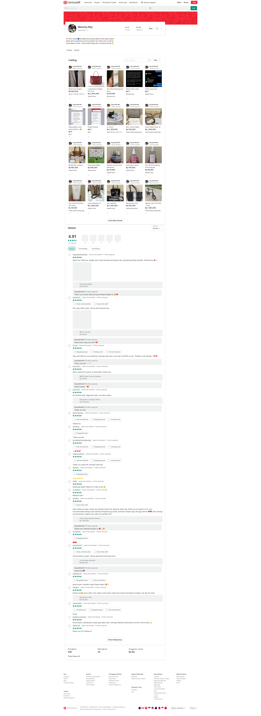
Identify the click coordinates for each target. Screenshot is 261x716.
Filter (155, 60)
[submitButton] (194, 8)
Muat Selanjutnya (115, 640)
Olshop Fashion (90, 680)
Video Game (157, 687)
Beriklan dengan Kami (86, 709)
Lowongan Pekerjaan (118, 707)
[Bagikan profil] (157, 28)
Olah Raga (157, 684)
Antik (155, 691)
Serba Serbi (67, 693)
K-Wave (156, 697)
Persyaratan (97, 709)
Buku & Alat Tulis (113, 676)
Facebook (66, 676)
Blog (65, 680)
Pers (100, 707)
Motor (178, 682)
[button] (85, 30)
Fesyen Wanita (90, 684)
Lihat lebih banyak (115, 220)
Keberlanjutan (107, 707)
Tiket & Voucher (158, 699)
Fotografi (156, 676)
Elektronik (134, 676)
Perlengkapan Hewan (160, 693)
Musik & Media (158, 682)
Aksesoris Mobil (180, 678)
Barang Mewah (90, 678)
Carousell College (69, 682)
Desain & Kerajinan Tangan (161, 678)
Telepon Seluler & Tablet (138, 678)
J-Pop (155, 695)
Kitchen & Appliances (115, 684)
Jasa (132, 691)
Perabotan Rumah (114, 680)
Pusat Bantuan (84, 707)
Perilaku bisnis (111, 709)
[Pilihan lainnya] (161, 28)
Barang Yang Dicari (69, 698)
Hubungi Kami (94, 707)
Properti (178, 680)
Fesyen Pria (89, 682)
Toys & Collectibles (159, 689)
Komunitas (67, 696)
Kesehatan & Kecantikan (93, 676)
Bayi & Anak (112, 678)
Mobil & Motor (180, 676)
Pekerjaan (134, 689)
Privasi (104, 709)
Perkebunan (112, 682)
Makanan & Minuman (160, 680)
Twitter (66, 678)
